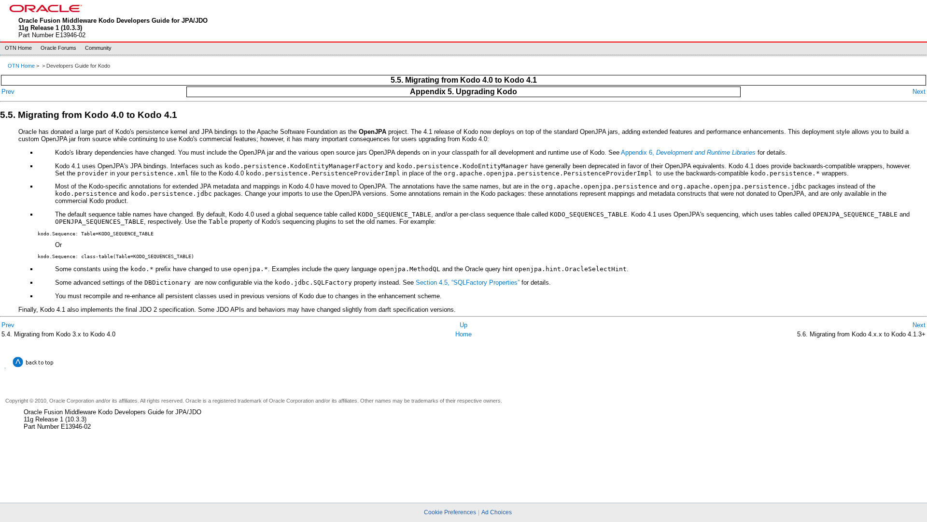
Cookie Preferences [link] (450, 512)
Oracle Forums (58, 48)
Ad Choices (496, 512)
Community (98, 48)
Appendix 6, (688, 152)
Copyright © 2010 (25, 401)
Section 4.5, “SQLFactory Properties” (468, 282)
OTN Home (18, 48)
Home (463, 334)
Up (463, 325)
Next (919, 91)
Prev (7, 91)
